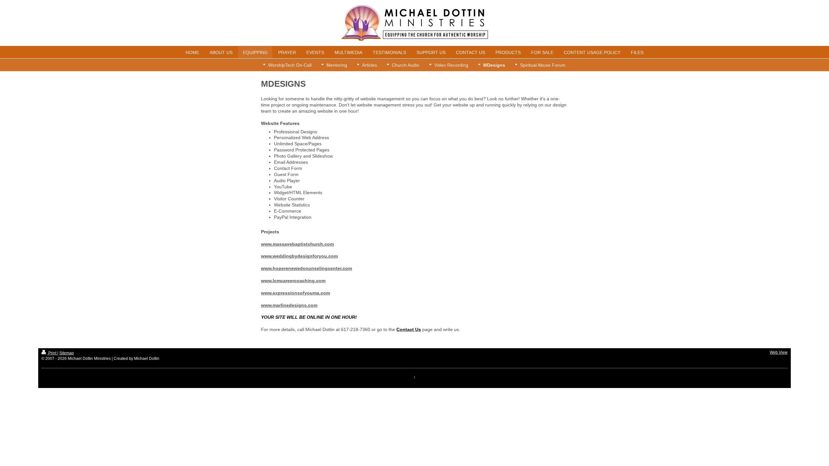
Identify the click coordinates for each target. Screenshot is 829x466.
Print (52, 353)
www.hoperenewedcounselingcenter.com (306, 268)
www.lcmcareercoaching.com (293, 280)
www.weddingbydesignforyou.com (299, 256)
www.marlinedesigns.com (289, 305)
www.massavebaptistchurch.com (297, 244)
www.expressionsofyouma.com (295, 292)
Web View (779, 352)
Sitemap (66, 353)
